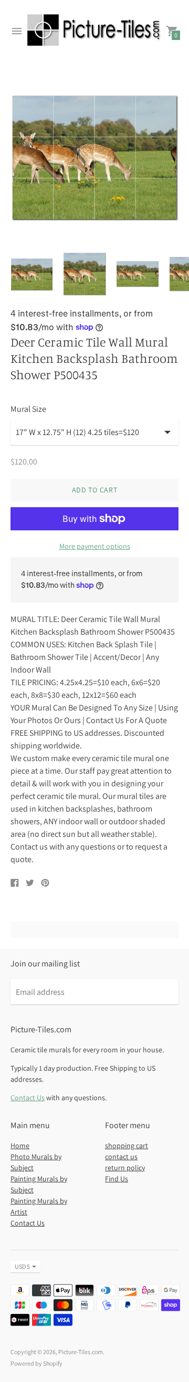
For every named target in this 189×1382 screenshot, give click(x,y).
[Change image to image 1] (31, 274)
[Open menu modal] (16, 31)
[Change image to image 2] (85, 273)
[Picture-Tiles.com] (94, 31)
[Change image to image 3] (138, 273)
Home (19, 1145)
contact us (121, 1156)
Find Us (116, 1178)
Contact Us (27, 1097)
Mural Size (28, 409)
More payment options (94, 546)
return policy (125, 1167)
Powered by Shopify (36, 1363)
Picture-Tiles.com (80, 1352)
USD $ (22, 1266)
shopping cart (126, 1145)
